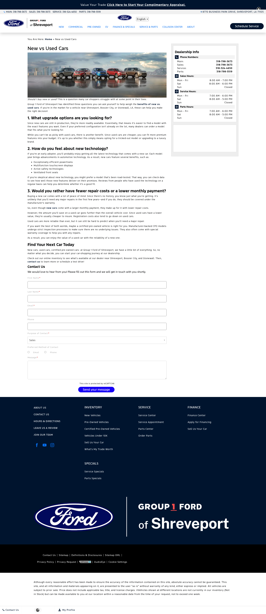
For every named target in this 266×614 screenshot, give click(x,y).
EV (106, 26)
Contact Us (41, 414)
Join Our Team (43, 434)
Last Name (34, 292)
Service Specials (94, 471)
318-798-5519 (224, 71)
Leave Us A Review (46, 428)
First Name (34, 278)
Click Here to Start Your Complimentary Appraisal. (146, 5)
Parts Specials (93, 478)
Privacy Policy (45, 561)
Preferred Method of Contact (43, 347)
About (191, 26)
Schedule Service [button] (247, 26)
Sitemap (63, 555)
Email (31, 305)
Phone (31, 319)
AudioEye (99, 561)
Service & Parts (148, 26)
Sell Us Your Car (94, 442)
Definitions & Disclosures (86, 555)
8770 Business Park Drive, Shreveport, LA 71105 (233, 11)
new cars (51, 208)
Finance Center (197, 415)
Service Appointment (151, 422)
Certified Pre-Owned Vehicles (102, 428)
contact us (34, 261)
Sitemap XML (112, 555)
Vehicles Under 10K (96, 435)
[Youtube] (44, 445)
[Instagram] (52, 445)
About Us (40, 407)
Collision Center (172, 26)
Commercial (76, 26)
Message (33, 357)
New (61, 26)
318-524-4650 (224, 68)
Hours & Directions (47, 421)
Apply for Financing (199, 422)
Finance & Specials (124, 26)
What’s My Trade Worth (99, 449)
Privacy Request (66, 561)
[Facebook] (37, 445)
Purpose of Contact (38, 333)
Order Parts (145, 435)
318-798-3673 (224, 61)
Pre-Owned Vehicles (97, 422)
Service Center (147, 415)
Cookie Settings (118, 561)
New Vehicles (93, 415)
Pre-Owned (94, 26)
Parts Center (145, 428)
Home (48, 39)
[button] (259, 9)
